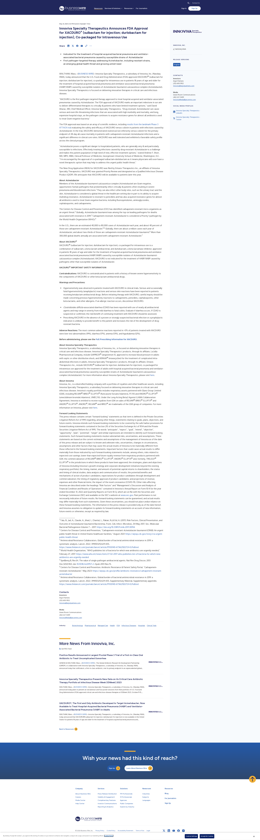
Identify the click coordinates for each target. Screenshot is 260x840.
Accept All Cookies (207, 836)
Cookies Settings (191, 836)
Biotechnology (77, 626)
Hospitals (141, 626)
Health (112, 626)
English (177, 65)
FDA (118, 626)
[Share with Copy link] (86, 45)
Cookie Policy (108, 836)
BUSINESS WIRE (85, 73)
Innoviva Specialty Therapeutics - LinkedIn (188, 112)
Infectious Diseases (129, 626)
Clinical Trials (151, 626)
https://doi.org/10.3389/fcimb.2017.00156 (116, 527)
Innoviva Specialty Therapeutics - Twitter (188, 118)
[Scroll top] (252, 779)
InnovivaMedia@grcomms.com (70, 618)
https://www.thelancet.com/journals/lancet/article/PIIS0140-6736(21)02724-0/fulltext (99, 547)
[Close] (254, 836)
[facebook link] (178, 830)
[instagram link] (183, 830)
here (152, 375)
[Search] (188, 3)
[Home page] (72, 8)
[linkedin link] (169, 830)
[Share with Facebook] (77, 45)
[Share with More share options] (90, 45)
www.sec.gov (127, 495)
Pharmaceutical (90, 626)
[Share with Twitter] (72, 45)
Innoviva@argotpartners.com (69, 603)
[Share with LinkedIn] (68, 45)
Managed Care (103, 626)
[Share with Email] (81, 45)
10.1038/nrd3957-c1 (85, 564)
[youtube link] (173, 831)
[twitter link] (164, 831)
